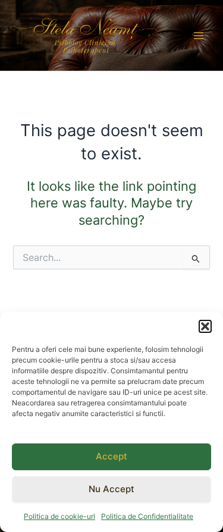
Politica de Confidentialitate (147, 516)
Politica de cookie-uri (59, 516)
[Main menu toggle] (198, 35)
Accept (111, 456)
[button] (205, 326)
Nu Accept (111, 489)
